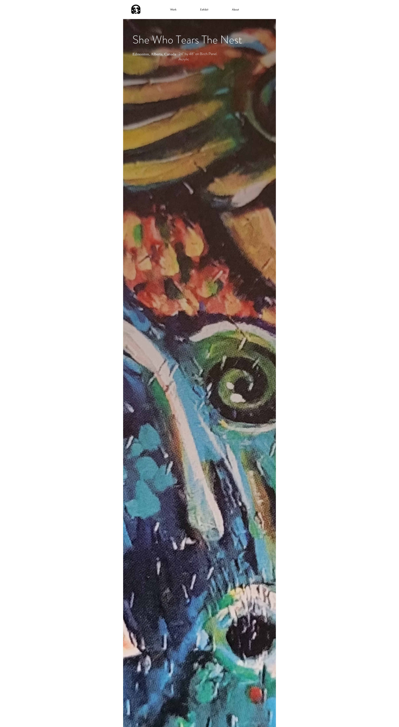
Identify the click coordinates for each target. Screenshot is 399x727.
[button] (173, 9)
